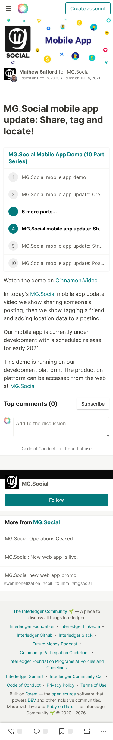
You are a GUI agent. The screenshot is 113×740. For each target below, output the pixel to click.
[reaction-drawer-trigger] (15, 731)
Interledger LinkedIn (80, 626)
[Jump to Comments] (40, 731)
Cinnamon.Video (76, 280)
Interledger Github (35, 635)
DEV (32, 700)
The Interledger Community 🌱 (43, 611)
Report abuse (78, 448)
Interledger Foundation (32, 626)
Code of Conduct (38, 448)
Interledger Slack (76, 635)
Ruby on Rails (60, 706)
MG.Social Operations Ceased (39, 538)
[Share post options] (103, 731)
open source (64, 693)
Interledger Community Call (76, 676)
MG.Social (78, 72)
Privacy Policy (60, 685)
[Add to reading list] (65, 731)
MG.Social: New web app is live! (41, 557)
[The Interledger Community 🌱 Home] (23, 8)
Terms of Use (93, 685)
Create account (88, 8)
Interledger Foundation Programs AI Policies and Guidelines (56, 664)
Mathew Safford (38, 72)
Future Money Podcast (55, 643)
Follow (56, 500)
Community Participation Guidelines (54, 652)
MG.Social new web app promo (48, 579)
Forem (31, 693)
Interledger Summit (25, 676)
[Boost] (87, 731)
